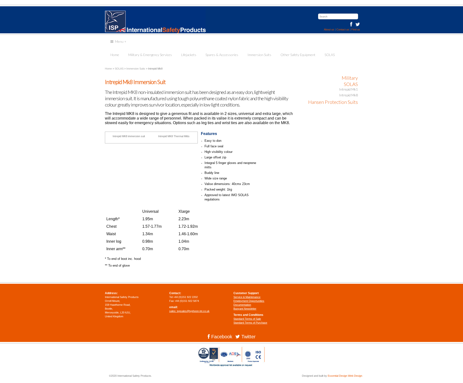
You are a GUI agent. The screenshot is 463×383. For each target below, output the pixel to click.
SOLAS (330, 55)
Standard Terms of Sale (247, 318)
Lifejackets (188, 55)
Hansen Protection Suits (333, 102)
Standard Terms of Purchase (250, 322)
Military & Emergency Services (150, 55)
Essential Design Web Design (345, 375)
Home (114, 55)
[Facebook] (351, 24)
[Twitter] (356, 24)
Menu (120, 41)
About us (329, 29)
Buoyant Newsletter (244, 308)
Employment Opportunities (248, 300)
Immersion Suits (259, 55)
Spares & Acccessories (221, 55)
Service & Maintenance (246, 297)
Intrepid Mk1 (348, 89)
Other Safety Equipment (297, 55)
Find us (355, 29)
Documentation (242, 304)
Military (350, 78)
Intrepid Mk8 (348, 95)
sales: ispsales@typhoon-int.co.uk (189, 311)
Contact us (342, 29)
